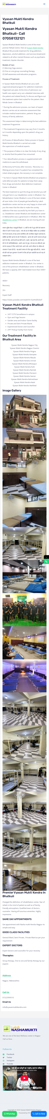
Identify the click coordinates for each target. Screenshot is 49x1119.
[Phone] (46, 561)
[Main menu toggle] (44, 4)
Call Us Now (39, 1113)
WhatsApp (10, 1113)
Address (7, 975)
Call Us (6, 992)
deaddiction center (10, 220)
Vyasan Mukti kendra (35, 48)
